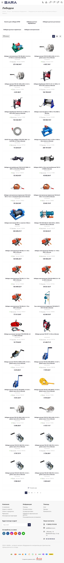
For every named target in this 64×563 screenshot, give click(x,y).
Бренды (45, 509)
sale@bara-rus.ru (50, 528)
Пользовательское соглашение (32, 517)
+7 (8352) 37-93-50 (51, 524)
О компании (5, 507)
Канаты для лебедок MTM (12, 22)
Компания (5, 504)
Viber (19, 533)
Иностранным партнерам (9, 515)
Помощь (25, 507)
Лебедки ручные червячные (12, 29)
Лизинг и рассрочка (8, 511)
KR (50, 539)
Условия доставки (28, 511)
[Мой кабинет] (46, 2)
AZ (54, 539)
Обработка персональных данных (30, 514)
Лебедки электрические (31, 29)
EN (52, 539)
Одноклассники (15, 533)
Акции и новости (7, 509)
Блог (44, 507)
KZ (46, 539)
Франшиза (5, 513)
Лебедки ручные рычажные (51, 22)
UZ (48, 539)
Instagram (11, 533)
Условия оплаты (27, 509)
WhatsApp (23, 533)
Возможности (47, 511)
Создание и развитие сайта (28, 559)
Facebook (7, 533)
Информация (27, 504)
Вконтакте (3, 533)
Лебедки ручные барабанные (32, 22)
